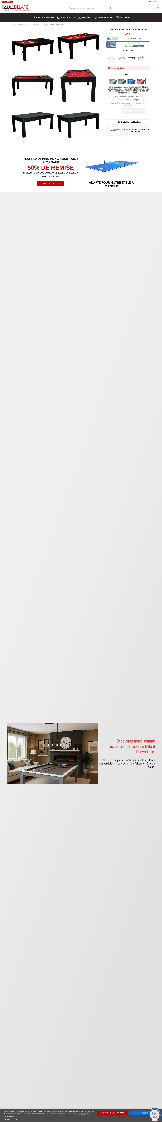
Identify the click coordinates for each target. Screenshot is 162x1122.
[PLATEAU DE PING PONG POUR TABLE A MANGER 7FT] (114, 130)
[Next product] (149, 24)
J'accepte (145, 1113)
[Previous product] (148, 24)
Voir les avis (138, 46)
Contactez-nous (7, 1)
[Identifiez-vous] (153, 8)
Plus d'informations (9, 1119)
